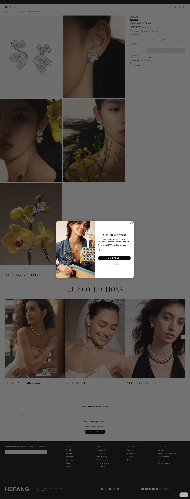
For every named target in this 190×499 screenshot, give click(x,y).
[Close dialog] (131, 223)
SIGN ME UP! (114, 258)
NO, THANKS (114, 264)
